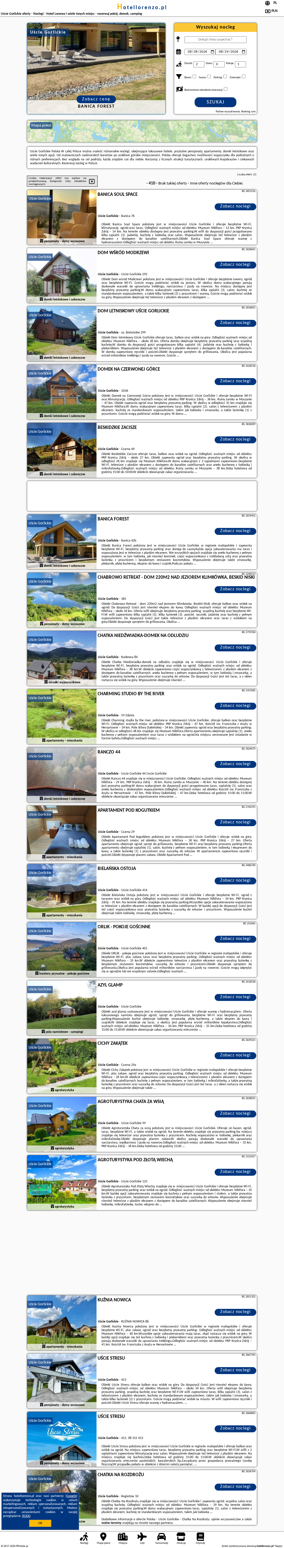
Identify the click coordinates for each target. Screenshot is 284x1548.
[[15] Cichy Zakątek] (62, 1066)
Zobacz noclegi (235, 206)
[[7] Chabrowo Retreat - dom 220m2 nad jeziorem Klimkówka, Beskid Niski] (62, 600)
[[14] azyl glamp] (62, 1008)
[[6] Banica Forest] (62, 542)
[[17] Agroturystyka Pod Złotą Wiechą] (62, 1183)
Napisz (278, 1546)
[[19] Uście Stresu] (62, 1381)
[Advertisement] (142, 1253)
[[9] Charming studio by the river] (62, 717)
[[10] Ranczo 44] (62, 775)
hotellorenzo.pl (142, 8)
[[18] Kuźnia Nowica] (62, 1323)
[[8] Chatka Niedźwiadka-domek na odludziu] (62, 658)
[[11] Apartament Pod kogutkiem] (62, 833)
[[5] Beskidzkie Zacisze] (62, 450)
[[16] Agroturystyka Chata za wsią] (62, 1124)
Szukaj (216, 102)
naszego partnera (161, 1523)
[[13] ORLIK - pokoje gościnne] (62, 950)
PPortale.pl (22, 1546)
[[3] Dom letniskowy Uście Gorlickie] (62, 334)
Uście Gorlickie (40, 199)
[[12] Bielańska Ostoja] (62, 891)
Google (71, 1496)
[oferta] (41, 241)
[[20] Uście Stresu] (62, 1439)
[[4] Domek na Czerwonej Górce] (62, 392)
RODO (26, 1516)
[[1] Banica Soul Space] (62, 217)
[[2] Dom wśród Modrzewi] (62, 275)
